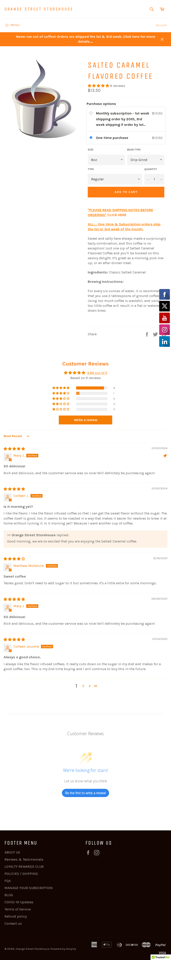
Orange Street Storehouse (38, 9)
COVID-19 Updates (18, 902)
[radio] (92, 113)
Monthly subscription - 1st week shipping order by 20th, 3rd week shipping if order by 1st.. (122, 119)
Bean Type (134, 149)
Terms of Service (17, 909)
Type (91, 169)
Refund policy (15, 916)
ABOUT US (12, 852)
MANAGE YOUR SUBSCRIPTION (28, 888)
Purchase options (101, 104)
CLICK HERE (116, 215)
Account (161, 25)
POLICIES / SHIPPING (21, 874)
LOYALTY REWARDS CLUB (24, 866)
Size (91, 149)
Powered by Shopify (63, 948)
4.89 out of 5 (97, 373)
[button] (99, 86)
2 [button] (83, 686)
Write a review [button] (85, 420)
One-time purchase (112, 138)
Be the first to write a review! (85, 793)
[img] (14, 449)
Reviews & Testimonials (23, 859)
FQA (7, 881)
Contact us (13, 923)
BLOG (8, 895)
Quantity (150, 169)
